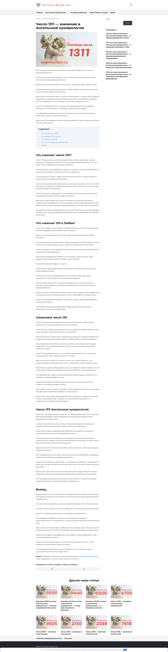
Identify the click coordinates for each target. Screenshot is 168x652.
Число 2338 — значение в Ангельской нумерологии (96, 634)
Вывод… (44, 145)
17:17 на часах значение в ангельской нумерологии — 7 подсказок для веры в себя (118, 45)
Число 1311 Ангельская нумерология (54, 142)
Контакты (68, 638)
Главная (39, 12)
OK (125, 650)
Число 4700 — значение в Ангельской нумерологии (121, 603)
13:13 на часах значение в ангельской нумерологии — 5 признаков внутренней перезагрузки (118, 55)
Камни (112, 12)
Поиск (108, 19)
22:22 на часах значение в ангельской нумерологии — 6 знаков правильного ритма (118, 36)
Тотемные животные (78, 12)
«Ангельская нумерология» (88, 556)
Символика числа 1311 (49, 139)
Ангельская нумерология (55, 12)
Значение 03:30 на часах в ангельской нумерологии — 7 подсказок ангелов (96, 604)
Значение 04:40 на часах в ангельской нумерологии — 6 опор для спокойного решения (71, 605)
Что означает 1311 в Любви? (51, 136)
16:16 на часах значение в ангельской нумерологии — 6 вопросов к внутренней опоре (119, 65)
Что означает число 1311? (50, 133)
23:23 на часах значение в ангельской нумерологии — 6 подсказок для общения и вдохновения (118, 75)
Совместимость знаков (98, 12)
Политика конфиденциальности (49, 638)
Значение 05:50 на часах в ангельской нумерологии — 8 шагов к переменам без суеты (46, 604)
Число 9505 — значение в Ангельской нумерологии (46, 634)
